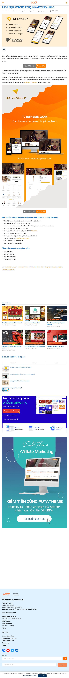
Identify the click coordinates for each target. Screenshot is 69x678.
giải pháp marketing (30, 82)
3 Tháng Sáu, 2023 (7, 325)
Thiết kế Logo (6, 621)
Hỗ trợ (4, 628)
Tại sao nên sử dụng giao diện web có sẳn (20, 367)
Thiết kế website (7, 623)
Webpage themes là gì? (16, 388)
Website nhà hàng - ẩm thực (34, 343)
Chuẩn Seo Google (22, 238)
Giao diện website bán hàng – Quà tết (12, 322)
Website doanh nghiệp (9, 11)
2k (36, 325)
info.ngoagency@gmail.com (14, 607)
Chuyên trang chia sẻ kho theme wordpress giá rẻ (22, 374)
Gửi (62, 665)
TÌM (65, 658)
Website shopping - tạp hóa (39, 11)
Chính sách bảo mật (8, 640)
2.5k (14, 325)
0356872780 (10, 605)
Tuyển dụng (5, 643)
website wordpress (8, 269)
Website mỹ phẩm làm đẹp (23, 11)
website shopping (45, 267)
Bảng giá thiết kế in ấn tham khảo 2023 (19, 381)
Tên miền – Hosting (8, 625)
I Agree (42, 675)
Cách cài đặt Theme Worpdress (11, 618)
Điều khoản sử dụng (8, 636)
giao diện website (11, 267)
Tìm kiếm (4, 655)
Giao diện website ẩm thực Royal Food (35, 346)
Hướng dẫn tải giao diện (9, 638)
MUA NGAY (41, 66)
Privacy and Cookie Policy (30, 675)
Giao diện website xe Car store (55, 346)
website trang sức (57, 267)
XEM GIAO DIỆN (29, 66)
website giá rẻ (34, 267)
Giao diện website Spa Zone (32, 322)
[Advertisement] (34, 286)
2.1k (59, 326)
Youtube (34, 231)
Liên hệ (4, 645)
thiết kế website (23, 267)
